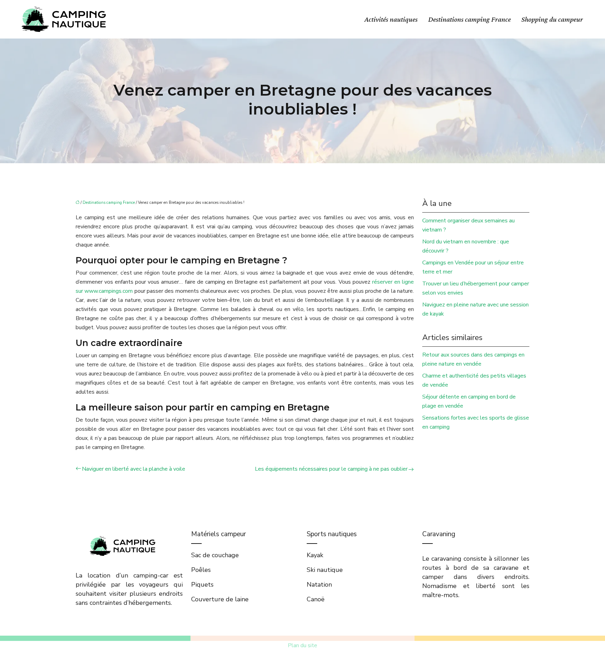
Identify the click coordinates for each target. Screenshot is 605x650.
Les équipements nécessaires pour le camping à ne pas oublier (331, 469)
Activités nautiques (391, 19)
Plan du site (302, 645)
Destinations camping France (469, 19)
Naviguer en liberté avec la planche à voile (133, 469)
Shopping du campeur (552, 19)
